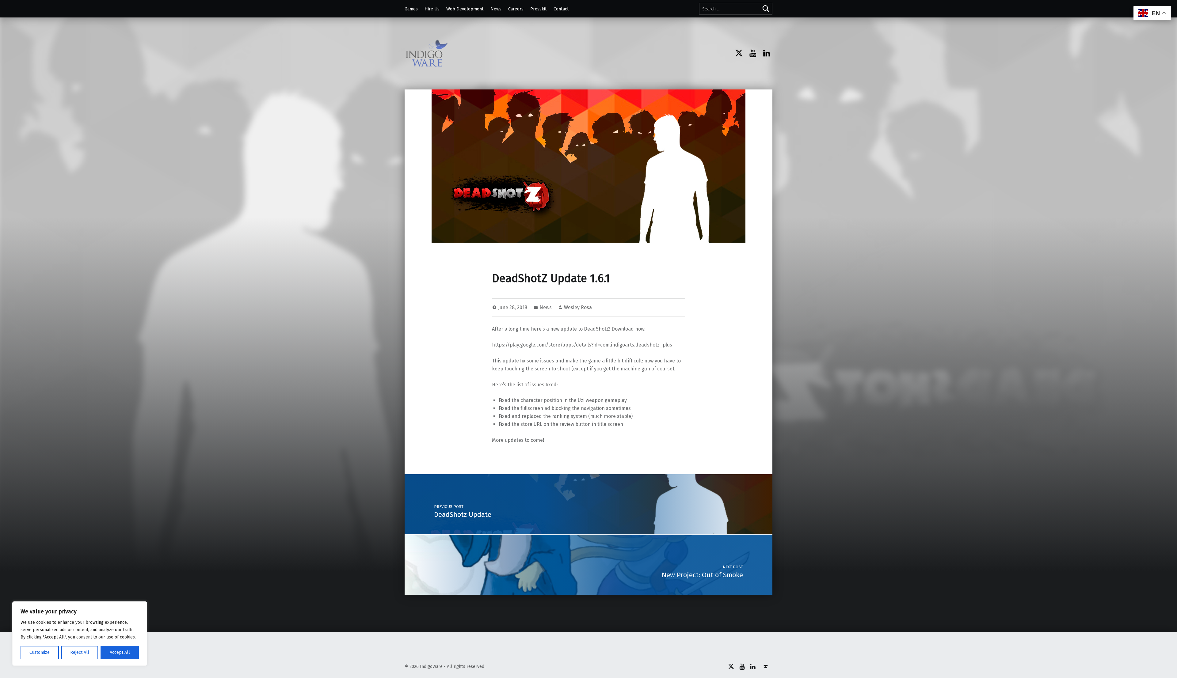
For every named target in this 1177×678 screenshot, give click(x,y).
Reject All (79, 652)
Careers (516, 9)
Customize (39, 652)
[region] (79, 633)
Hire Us (432, 9)
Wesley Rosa (578, 307)
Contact (561, 9)
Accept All (120, 652)
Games (411, 9)
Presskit (538, 9)
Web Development (465, 9)
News (495, 9)
